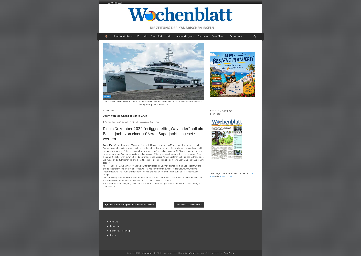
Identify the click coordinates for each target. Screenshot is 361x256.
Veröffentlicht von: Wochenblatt (117, 122)
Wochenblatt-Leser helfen (188, 205)
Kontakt (113, 235)
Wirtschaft (142, 36)
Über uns (114, 222)
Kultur (169, 36)
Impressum (115, 226)
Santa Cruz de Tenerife (153, 122)
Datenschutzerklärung (120, 231)
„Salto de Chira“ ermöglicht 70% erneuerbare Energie (130, 205)
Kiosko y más (226, 176)
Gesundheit (156, 36)
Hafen (137, 122)
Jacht (142, 122)
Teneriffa (107, 96)
